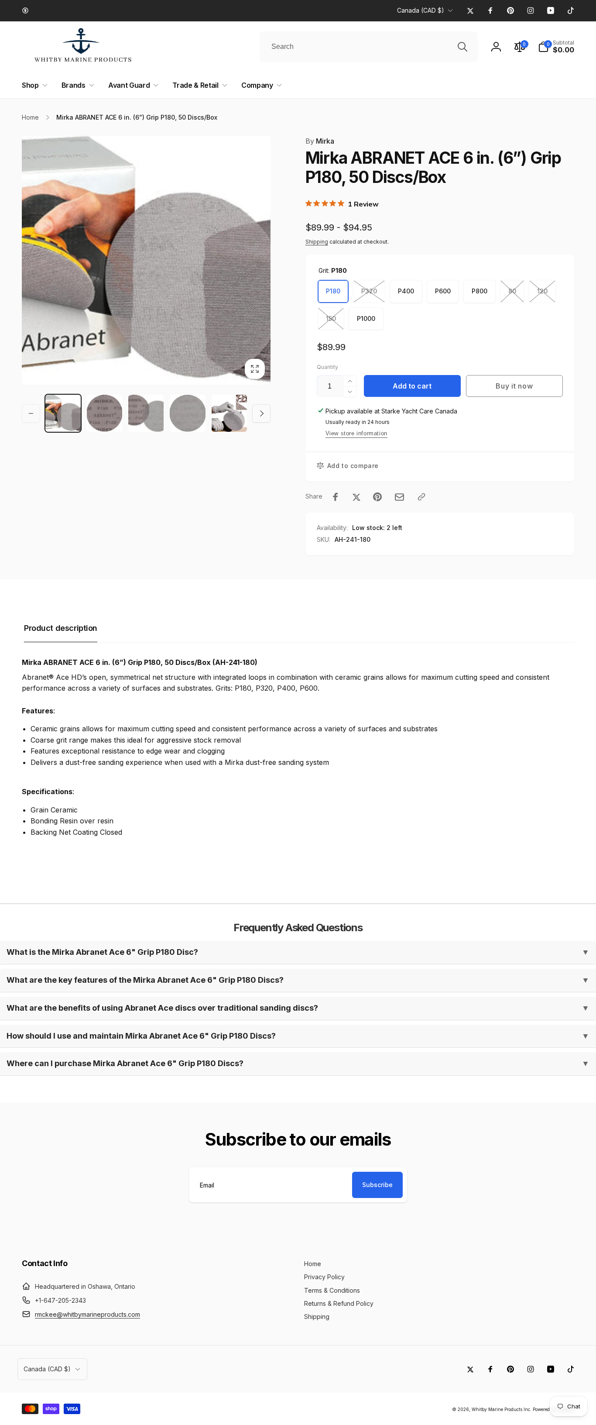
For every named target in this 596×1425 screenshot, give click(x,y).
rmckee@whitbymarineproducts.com (87, 1314)
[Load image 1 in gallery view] (63, 413)
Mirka (319, 141)
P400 (406, 291)
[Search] (462, 46)
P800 (479, 291)
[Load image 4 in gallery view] (187, 413)
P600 (443, 291)
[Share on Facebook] (335, 496)
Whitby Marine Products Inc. (501, 1409)
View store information (356, 433)
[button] (33, 85)
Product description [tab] (60, 628)
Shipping (316, 241)
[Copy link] (421, 496)
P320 (369, 291)
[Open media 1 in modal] (146, 260)
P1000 (366, 318)
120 (542, 291)
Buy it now (514, 386)
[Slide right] (261, 413)
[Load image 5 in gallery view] (229, 413)
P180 (333, 291)
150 (331, 318)
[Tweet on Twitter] (356, 496)
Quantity (327, 367)
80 (512, 291)
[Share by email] (399, 497)
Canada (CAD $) (420, 10)
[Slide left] (31, 413)
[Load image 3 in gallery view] (146, 413)
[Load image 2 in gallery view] (104, 413)
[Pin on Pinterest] (377, 496)
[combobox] (369, 46)
